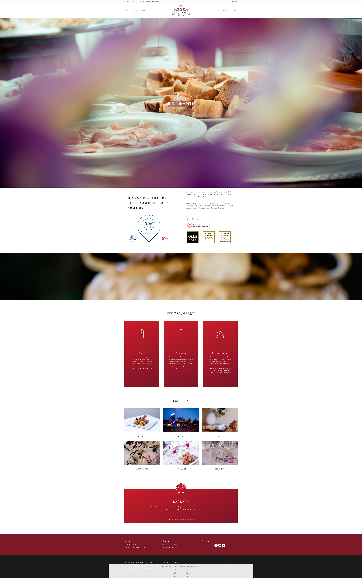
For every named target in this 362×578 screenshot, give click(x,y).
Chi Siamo (135, 10)
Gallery (233, 10)
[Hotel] (141, 354)
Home (127, 10)
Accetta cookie (181, 571)
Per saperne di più (181, 575)
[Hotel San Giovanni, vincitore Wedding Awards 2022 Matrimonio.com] (225, 237)
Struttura (144, 10)
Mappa (142, 1)
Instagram (135, 1)
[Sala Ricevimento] (220, 354)
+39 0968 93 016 (153, 1)
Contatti (226, 10)
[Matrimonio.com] (198, 225)
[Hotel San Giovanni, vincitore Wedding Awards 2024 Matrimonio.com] (193, 237)
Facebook (127, 1)
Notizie (218, 10)
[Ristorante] (181, 354)
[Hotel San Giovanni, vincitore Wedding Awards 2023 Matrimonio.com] (209, 237)
